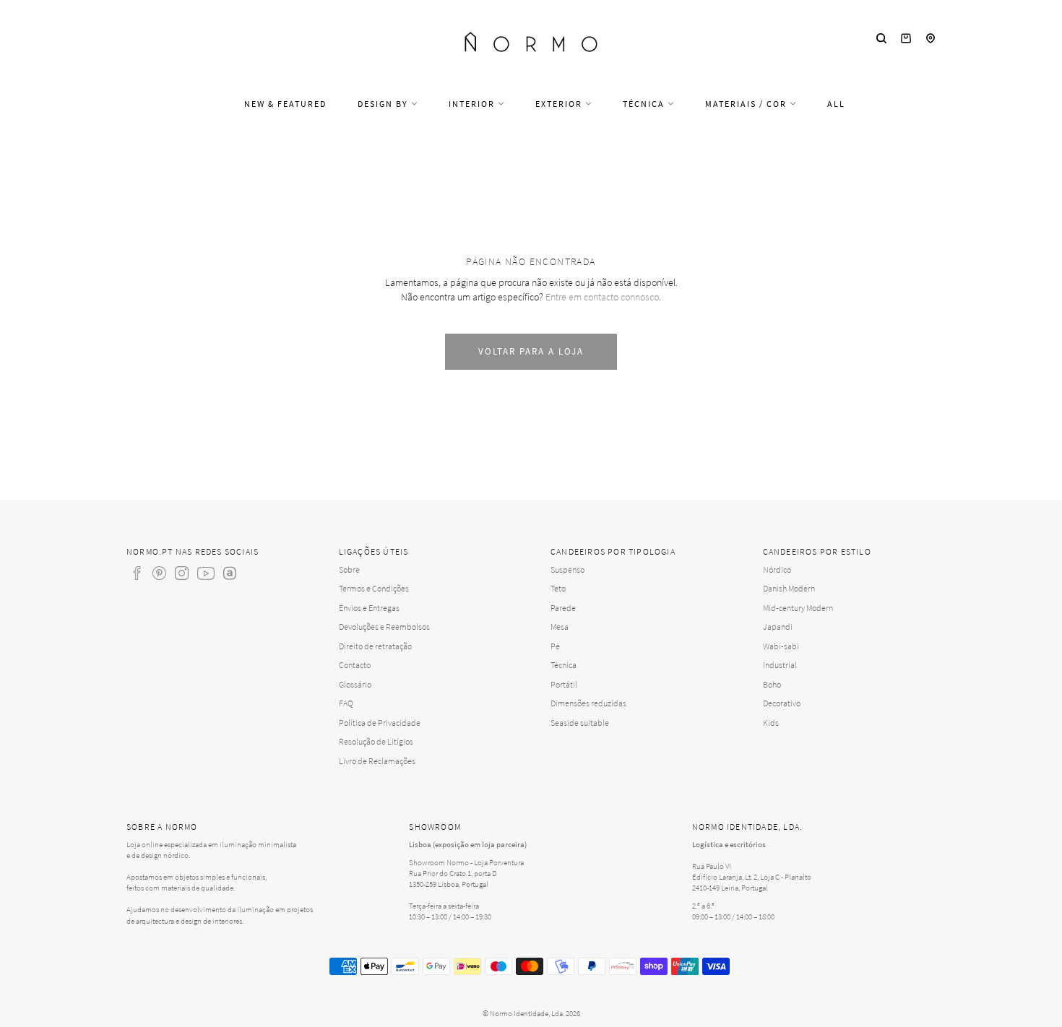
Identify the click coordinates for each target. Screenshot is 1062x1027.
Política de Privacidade (379, 722)
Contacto (355, 664)
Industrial (780, 664)
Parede (563, 607)
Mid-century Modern (798, 607)
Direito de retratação (375, 646)
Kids (771, 722)
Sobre (349, 569)
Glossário (355, 684)
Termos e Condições (374, 588)
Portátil (564, 684)
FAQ (346, 703)
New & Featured (285, 103)
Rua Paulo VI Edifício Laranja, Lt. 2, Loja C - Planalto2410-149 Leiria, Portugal (751, 877)
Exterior (560, 103)
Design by (384, 103)
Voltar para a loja (530, 351)
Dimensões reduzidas (588, 703)
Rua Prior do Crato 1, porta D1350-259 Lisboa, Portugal (453, 878)
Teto (558, 588)
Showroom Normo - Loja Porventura (466, 862)
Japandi (778, 626)
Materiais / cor (747, 103)
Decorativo (781, 703)
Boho (772, 684)
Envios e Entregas (369, 607)
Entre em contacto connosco (602, 296)
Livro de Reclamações (377, 760)
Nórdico (777, 569)
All (836, 103)
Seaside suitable (580, 722)
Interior (473, 103)
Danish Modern (789, 588)
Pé (555, 646)
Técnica (645, 103)
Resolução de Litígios (376, 741)
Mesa (560, 626)
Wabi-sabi (781, 646)
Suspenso (567, 569)
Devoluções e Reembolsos (384, 626)
